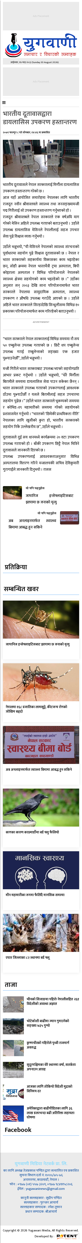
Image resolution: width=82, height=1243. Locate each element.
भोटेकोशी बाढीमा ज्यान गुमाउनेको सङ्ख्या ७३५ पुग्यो (48, 1023)
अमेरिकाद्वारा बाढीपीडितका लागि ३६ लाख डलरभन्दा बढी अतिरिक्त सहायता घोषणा (50, 1113)
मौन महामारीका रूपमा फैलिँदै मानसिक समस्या (35, 895)
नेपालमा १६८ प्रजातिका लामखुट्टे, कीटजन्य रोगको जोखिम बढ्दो (36, 709)
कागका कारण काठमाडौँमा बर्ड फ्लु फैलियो (32, 832)
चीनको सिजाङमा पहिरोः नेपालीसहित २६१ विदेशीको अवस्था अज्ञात (53, 1002)
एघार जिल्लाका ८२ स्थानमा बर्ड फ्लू (28, 958)
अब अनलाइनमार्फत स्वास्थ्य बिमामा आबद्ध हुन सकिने (39, 770)
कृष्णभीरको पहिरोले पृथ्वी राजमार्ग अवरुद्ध (48, 1045)
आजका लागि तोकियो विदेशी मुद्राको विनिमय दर (49, 1089)
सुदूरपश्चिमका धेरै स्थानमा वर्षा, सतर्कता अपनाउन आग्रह (51, 1067)
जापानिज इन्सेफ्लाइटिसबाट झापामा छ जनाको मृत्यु (38, 644)
